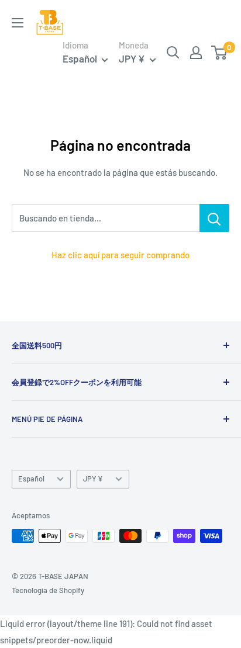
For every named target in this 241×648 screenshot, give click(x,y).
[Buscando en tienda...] (214, 218)
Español (31, 478)
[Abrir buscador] (173, 52)
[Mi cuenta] (196, 52)
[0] (219, 53)
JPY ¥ (93, 478)
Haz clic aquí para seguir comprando (120, 255)
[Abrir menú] (17, 22)
